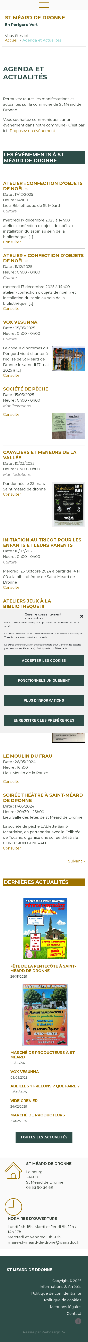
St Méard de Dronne (35, 18)
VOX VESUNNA (24, 1072)
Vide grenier (24, 1101)
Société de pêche (25, 389)
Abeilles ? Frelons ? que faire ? (45, 1086)
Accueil (11, 40)
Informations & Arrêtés (60, 1286)
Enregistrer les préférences (44, 720)
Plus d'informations (44, 700)
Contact (74, 1313)
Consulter (12, 242)
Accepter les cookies (44, 660)
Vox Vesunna (20, 322)
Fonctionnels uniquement (44, 680)
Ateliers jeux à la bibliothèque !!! (27, 603)
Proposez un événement (32, 131)
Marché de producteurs (37, 1115)
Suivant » (76, 861)
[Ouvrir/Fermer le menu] (44, 5)
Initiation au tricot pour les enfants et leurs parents (42, 542)
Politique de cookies (62, 1300)
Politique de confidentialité (51, 648)
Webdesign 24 (53, 1332)
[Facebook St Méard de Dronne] (78, 1323)
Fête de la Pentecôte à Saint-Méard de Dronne (43, 968)
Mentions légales (65, 1307)
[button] (82, 616)
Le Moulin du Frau (27, 756)
